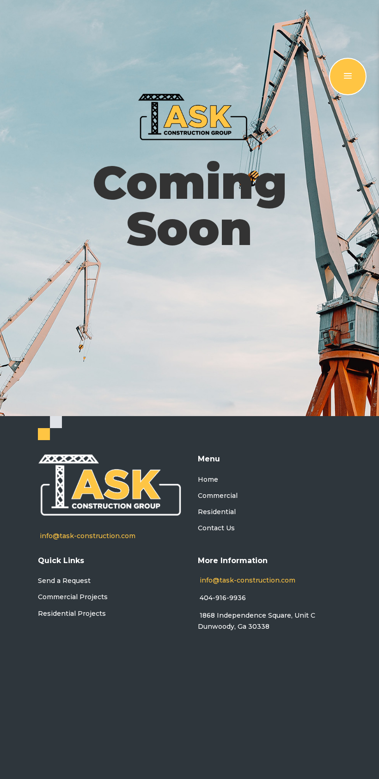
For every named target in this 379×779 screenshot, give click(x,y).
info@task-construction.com (87, 536)
